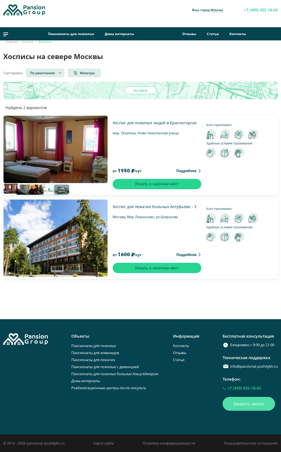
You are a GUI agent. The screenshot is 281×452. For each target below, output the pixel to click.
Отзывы (189, 34)
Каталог (28, 42)
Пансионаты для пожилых (71, 34)
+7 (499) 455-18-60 (261, 10)
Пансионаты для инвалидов (95, 352)
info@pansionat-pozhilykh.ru (254, 366)
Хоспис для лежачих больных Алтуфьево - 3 (154, 206)
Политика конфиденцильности (169, 443)
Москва (217, 10)
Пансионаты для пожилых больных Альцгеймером (114, 373)
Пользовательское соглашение (251, 443)
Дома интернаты (119, 34)
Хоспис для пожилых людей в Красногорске (154, 122)
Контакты (237, 34)
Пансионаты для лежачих (93, 359)
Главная (11, 42)
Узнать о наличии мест (157, 183)
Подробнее (186, 170)
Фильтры (87, 73)
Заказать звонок (249, 403)
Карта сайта (104, 443)
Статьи (213, 34)
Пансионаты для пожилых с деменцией (105, 366)
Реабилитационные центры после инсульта (108, 387)
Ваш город (207, 10)
